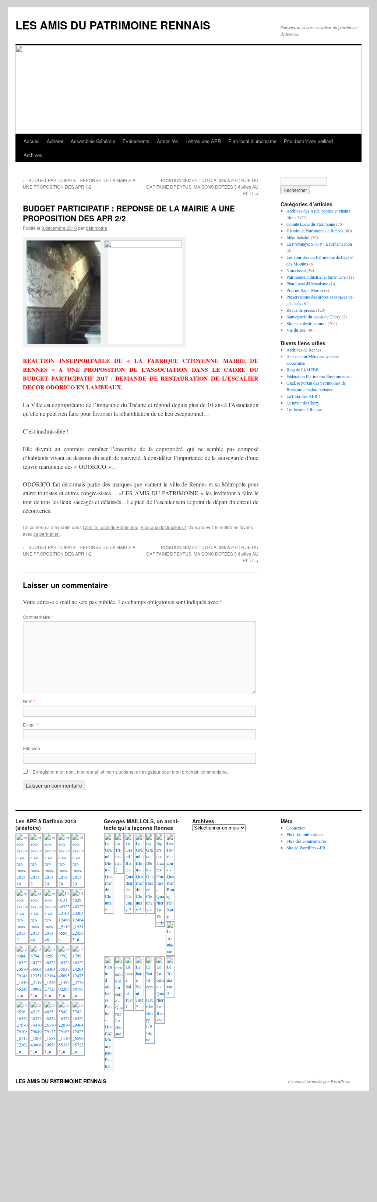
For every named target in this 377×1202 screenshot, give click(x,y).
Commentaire (38, 617)
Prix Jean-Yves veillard (308, 141)
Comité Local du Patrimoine (110, 527)
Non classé (296, 270)
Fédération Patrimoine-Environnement (319, 376)
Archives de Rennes (303, 350)
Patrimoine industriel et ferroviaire (316, 277)
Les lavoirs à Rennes (304, 409)
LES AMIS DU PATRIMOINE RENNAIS (112, 25)
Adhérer (55, 141)
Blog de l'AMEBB (302, 369)
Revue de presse (300, 310)
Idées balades (298, 237)
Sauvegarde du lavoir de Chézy (313, 317)
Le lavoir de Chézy (302, 403)
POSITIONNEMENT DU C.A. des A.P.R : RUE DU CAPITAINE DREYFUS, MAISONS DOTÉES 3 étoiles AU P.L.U (202, 186)
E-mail (31, 724)
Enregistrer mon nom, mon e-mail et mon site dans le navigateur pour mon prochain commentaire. (130, 771)
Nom (29, 701)
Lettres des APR (203, 141)
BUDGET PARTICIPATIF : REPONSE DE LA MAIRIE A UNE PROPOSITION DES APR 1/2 (79, 183)
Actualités (167, 141)
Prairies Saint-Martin (304, 290)
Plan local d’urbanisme (252, 141)
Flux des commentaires (306, 841)
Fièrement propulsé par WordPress (319, 1081)
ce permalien (47, 534)
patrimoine (96, 228)
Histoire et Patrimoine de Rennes (314, 230)
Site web (31, 748)
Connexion (296, 828)
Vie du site (295, 330)
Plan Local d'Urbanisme (307, 283)
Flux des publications (305, 834)
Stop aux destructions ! (163, 527)
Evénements (136, 141)
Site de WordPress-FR (305, 847)
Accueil (31, 141)
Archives (33, 154)
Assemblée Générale (93, 141)
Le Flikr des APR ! (303, 396)
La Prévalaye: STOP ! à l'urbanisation (319, 244)
